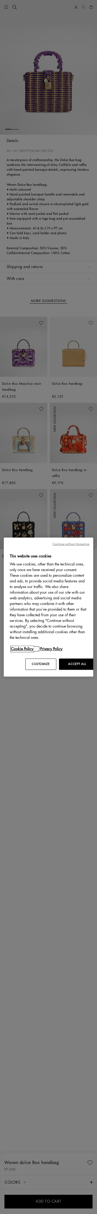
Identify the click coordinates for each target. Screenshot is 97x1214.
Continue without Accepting (71, 544)
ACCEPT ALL (77, 664)
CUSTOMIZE (41, 664)
